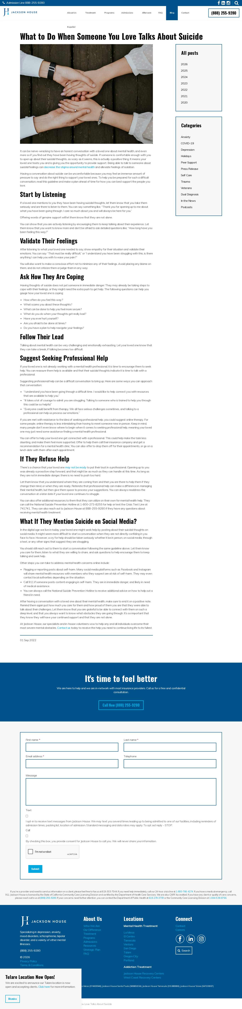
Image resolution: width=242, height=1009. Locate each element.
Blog (172, 12)
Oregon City (131, 956)
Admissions (127, 12)
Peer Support (189, 162)
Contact (185, 12)
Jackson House (20, 12)
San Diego (130, 948)
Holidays (186, 156)
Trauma (185, 181)
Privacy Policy (28, 961)
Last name (131, 740)
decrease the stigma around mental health (69, 167)
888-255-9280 (34, 2)
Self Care (186, 175)
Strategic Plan (91, 949)
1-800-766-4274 (184, 891)
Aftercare (146, 12)
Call (28, 830)
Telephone (130, 756)
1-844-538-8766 (217, 897)
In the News (188, 200)
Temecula (129, 940)
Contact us (63, 627)
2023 (184, 83)
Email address (35, 756)
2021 (184, 96)
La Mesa (129, 932)
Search (186, 950)
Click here (44, 986)
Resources (89, 945)
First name (33, 740)
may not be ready (75, 467)
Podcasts (186, 207)
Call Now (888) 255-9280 (121, 705)
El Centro (129, 936)
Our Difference (92, 930)
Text (28, 810)
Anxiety (185, 137)
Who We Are (91, 926)
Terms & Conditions (32, 965)
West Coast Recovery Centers (142, 977)
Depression (188, 149)
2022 (184, 89)
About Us (71, 12)
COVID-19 (187, 143)
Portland (129, 960)
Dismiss (12, 998)
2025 (184, 70)
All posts (189, 53)
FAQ (160, 12)
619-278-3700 (156, 897)
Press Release (189, 169)
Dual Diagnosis (190, 194)
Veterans (186, 188)
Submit (35, 869)
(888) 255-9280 (223, 13)
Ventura (128, 944)
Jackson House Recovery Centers (144, 973)
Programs (109, 12)
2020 (184, 102)
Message (31, 775)
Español (71, 27)
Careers (180, 930)
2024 (184, 77)
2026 (184, 64)
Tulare (127, 952)
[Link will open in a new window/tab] (219, 3)
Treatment (90, 12)
